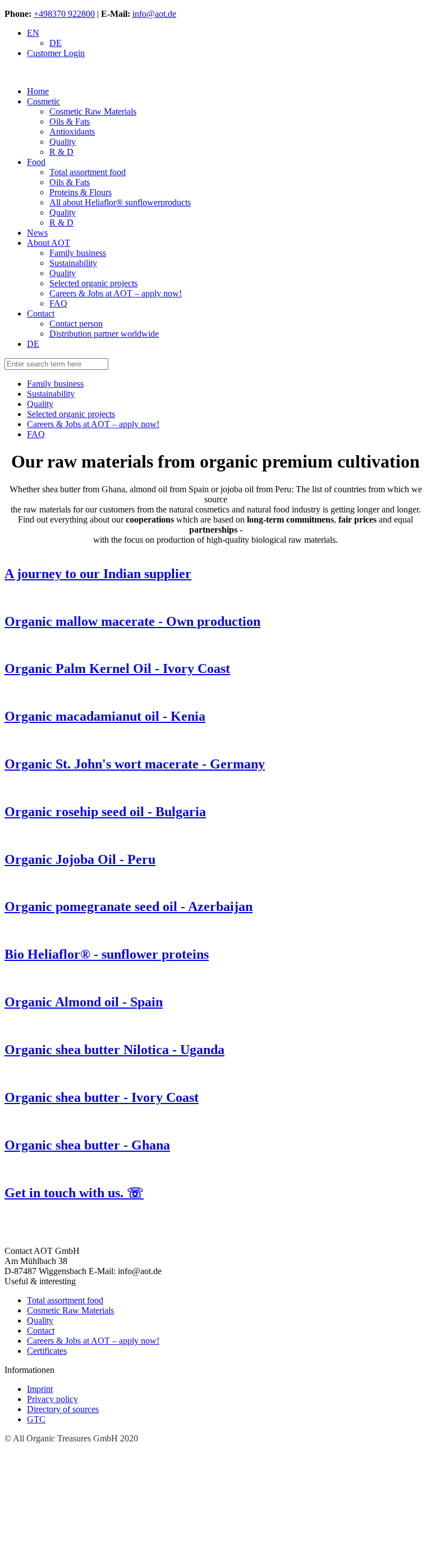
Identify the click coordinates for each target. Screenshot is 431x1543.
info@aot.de (154, 14)
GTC (36, 1419)
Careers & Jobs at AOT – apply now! (93, 1340)
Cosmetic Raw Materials (70, 1310)
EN (33, 33)
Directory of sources (63, 1409)
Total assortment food (65, 1300)
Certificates (47, 1351)
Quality (40, 1320)
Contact (40, 1330)
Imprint (40, 1389)
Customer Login (56, 53)
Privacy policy (52, 1399)
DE (55, 43)
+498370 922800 (64, 14)
